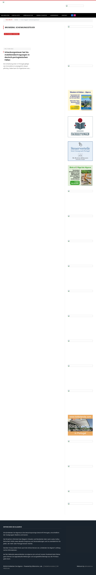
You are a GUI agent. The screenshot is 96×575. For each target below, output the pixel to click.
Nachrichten (5, 15)
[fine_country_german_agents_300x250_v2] (80, 191)
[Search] (91, 15)
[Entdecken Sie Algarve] (16, 6)
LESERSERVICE (54, 15)
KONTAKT (64, 15)
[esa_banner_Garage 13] (80, 466)
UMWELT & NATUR (41, 15)
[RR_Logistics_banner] (80, 366)
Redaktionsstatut (49, 566)
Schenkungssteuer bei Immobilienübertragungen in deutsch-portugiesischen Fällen (17, 56)
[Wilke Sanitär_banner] (80, 391)
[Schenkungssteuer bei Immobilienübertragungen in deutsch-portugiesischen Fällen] (17, 40)
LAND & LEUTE (16, 15)
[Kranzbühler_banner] (80, 441)
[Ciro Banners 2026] (80, 266)
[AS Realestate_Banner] (80, 341)
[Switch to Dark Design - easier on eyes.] (94, 15)
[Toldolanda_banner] (80, 435)
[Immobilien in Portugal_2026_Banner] (80, 66)
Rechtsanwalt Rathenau (12, 34)
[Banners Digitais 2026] (80, 216)
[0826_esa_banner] (80, 27)
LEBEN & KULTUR (28, 15)
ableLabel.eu (89, 566)
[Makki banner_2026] (80, 316)
